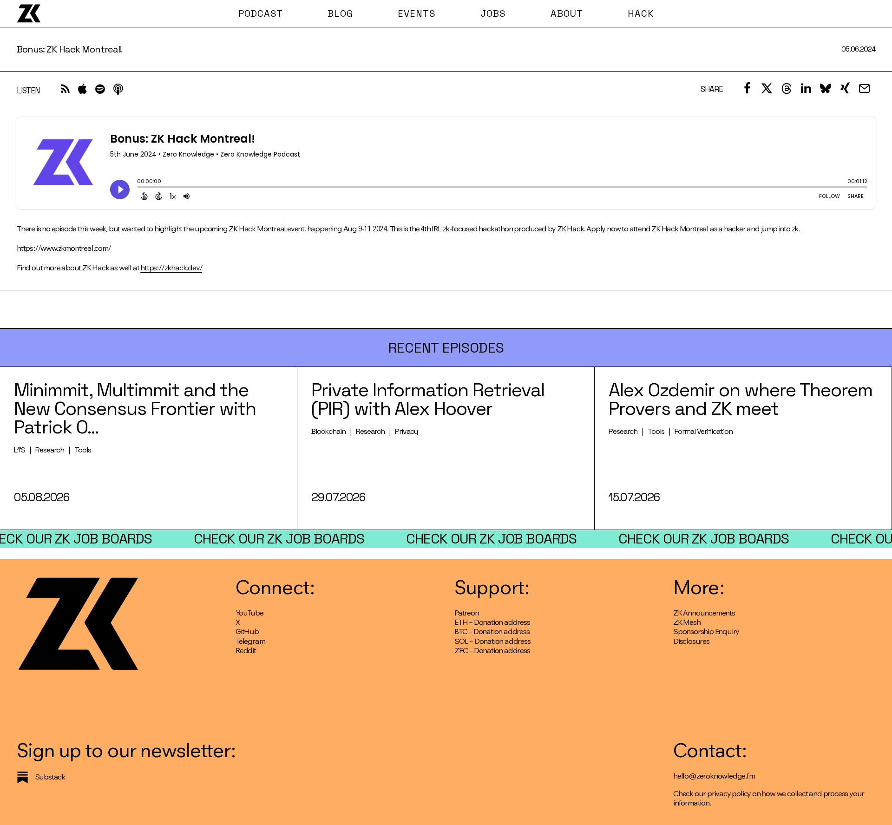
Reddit (246, 650)
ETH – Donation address (492, 622)
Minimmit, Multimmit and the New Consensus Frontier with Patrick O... (135, 408)
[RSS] (65, 91)
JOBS (493, 13)
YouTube (249, 613)
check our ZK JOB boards (279, 539)
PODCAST (260, 13)
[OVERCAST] (118, 91)
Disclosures (691, 641)
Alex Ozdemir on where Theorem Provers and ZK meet (740, 399)
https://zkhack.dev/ (171, 267)
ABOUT (567, 13)
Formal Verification (704, 431)
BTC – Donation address (492, 631)
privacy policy (729, 793)
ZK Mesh (687, 622)
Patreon (466, 613)
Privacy (406, 431)
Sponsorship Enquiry (706, 631)
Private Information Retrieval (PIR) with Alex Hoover (427, 399)
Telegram (250, 641)
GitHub (247, 631)
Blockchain (328, 431)
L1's (19, 450)
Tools (82, 450)
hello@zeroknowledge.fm (714, 776)
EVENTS (417, 13)
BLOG (340, 13)
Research (49, 450)
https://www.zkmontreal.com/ (64, 248)
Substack (50, 777)
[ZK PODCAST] (28, 13)
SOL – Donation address (492, 641)
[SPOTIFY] (100, 91)
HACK (641, 13)
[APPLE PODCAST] (82, 91)
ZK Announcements (704, 613)
